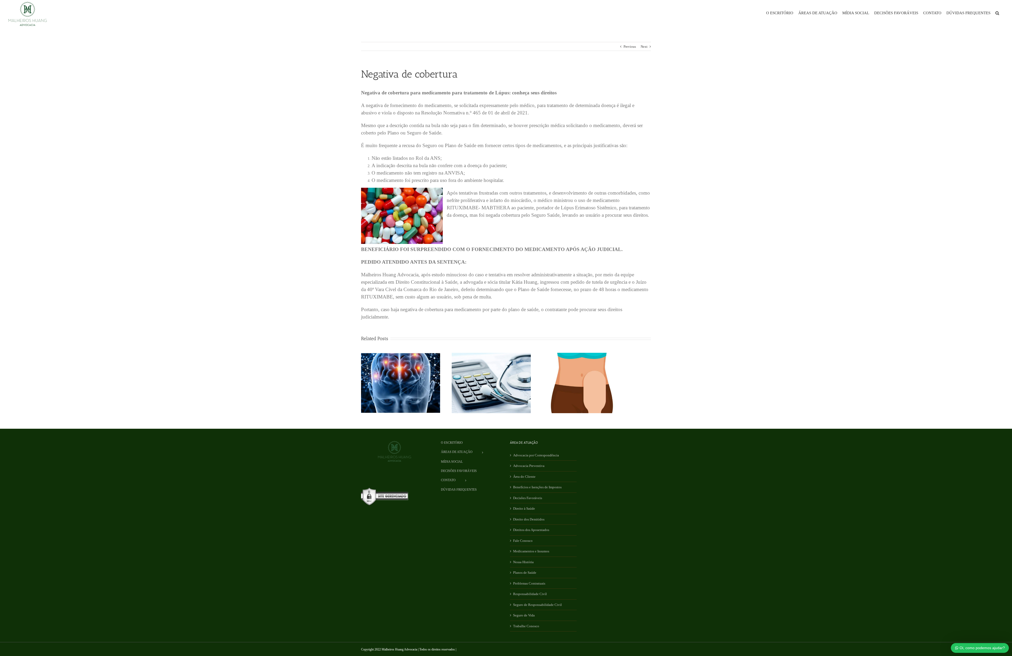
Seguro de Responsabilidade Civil (537, 605)
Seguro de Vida (524, 615)
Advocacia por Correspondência (536, 455)
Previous (630, 47)
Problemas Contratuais (529, 583)
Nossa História (523, 562)
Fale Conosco (523, 541)
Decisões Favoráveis (527, 498)
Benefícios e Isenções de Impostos (537, 487)
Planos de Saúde (524, 573)
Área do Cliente (524, 477)
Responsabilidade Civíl (530, 594)
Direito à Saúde (524, 508)
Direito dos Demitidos (528, 519)
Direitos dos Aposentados (531, 530)
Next (644, 47)
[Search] (997, 13)
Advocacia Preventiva (528, 466)
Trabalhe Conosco (526, 626)
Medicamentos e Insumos (531, 551)
